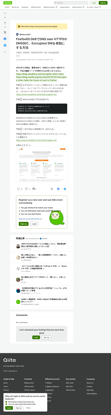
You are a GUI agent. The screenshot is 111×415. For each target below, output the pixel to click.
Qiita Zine (69, 386)
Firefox (19, 52)
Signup (103, 3)
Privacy (6, 390)
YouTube (48, 397)
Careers (89, 386)
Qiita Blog (90, 390)
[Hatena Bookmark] (5, 45)
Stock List (15, 7)
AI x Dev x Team (94, 7)
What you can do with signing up (30, 219)
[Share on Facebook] (5, 38)
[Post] (5, 32)
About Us (90, 383)
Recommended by (33, 238)
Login (94, 3)
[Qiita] (7, 2)
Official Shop (70, 390)
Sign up (19, 408)
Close (28, 408)
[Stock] (5, 23)
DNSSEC (26, 52)
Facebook (48, 394)
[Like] (5, 13)
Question (25, 7)
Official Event (36, 7)
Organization (65, 7)
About (5, 383)
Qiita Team (69, 383)
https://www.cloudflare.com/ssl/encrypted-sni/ (36, 94)
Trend (7, 7)
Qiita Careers (78, 7)
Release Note (29, 383)
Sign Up (46, 337)
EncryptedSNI (54, 52)
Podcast (48, 401)
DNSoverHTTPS (37, 52)
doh (45, 52)
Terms (5, 386)
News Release (92, 394)
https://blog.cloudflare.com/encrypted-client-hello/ (40, 74)
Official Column (50, 7)
